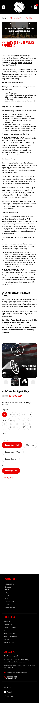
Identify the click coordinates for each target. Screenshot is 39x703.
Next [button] (33, 382)
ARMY (7, 590)
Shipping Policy (9, 642)
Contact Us (8, 625)
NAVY (7, 593)
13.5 (10, 427)
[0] (35, 7)
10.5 (4, 421)
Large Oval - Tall (12, 445)
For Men (8, 605)
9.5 (23, 414)
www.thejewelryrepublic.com (21, 63)
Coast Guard (9, 602)
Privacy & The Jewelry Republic (21, 18)
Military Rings (9, 584)
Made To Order (10, 608)
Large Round (10, 459)
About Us (7, 622)
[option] (19, 360)
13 (5, 427)
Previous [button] (6, 382)
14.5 (23, 427)
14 (17, 427)
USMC (7, 596)
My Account (31, 7)
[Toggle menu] (3, 7)
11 (11, 421)
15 (30, 427)
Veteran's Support (10, 627)
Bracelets (8, 587)
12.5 (29, 421)
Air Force (8, 599)
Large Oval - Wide (12, 452)
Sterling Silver (11, 470)
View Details (7, 478)
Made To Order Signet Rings (15, 391)
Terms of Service (9, 633)
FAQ (5, 630)
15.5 (4, 433)
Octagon (30, 445)
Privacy (6, 639)
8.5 (11, 414)
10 (30, 414)
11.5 (17, 421)
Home (4, 18)
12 (23, 421)
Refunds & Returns (10, 636)
